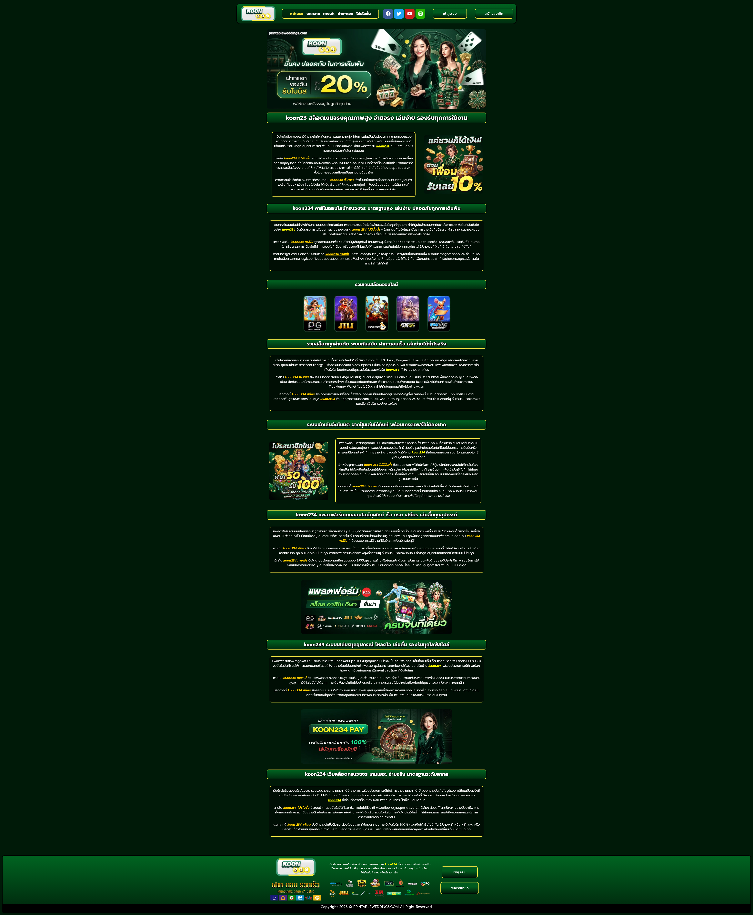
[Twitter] (399, 14)
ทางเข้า (329, 13)
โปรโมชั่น (363, 13)
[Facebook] (388, 14)
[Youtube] (410, 14)
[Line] (420, 14)
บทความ (313, 13)
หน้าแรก (296, 13)
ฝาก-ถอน (345, 13)
